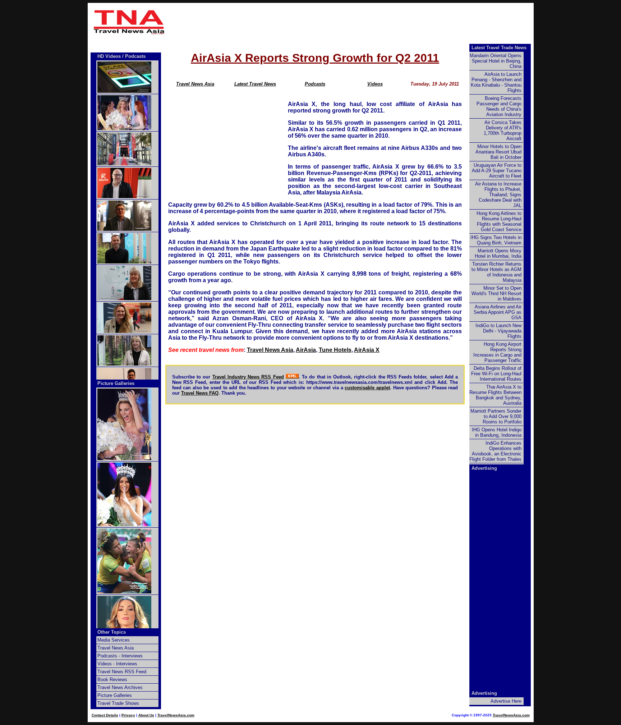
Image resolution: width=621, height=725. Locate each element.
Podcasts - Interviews (120, 656)
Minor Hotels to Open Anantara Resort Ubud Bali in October (498, 152)
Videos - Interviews (117, 663)
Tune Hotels (335, 350)
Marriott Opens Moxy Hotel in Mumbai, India (498, 253)
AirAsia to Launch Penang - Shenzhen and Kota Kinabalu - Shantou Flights (496, 82)
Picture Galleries (115, 383)
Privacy (128, 715)
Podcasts (315, 84)
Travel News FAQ (199, 393)
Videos (375, 84)
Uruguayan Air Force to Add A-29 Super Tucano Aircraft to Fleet (496, 170)
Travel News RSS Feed (121, 671)
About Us (146, 715)
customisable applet (367, 387)
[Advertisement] (351, 22)
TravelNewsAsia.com (175, 715)
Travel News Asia (195, 84)
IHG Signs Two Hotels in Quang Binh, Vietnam (495, 240)
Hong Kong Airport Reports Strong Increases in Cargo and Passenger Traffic (497, 352)
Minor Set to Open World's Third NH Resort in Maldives (496, 293)
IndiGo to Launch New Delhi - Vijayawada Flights (498, 331)
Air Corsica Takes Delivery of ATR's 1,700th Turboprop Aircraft (502, 130)
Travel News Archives (120, 687)
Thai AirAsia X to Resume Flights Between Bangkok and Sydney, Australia (495, 395)
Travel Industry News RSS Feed (248, 377)
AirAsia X (367, 350)
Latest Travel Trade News (499, 47)
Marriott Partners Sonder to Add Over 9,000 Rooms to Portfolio (495, 416)
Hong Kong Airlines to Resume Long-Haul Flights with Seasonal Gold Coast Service (499, 221)
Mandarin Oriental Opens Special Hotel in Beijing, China (495, 61)
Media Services (113, 640)
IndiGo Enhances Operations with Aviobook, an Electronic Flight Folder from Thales (495, 451)
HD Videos (109, 56)
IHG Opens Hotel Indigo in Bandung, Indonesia (496, 432)
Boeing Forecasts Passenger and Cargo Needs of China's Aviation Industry (499, 106)
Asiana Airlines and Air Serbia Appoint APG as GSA (497, 312)
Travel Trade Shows (118, 703)
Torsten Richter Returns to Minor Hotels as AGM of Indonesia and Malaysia (496, 272)
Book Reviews (112, 679)
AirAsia (306, 350)
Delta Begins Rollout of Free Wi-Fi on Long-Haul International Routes (496, 374)
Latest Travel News (255, 84)
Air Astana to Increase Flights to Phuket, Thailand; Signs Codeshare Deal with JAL (498, 194)
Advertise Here (506, 701)
